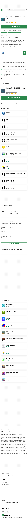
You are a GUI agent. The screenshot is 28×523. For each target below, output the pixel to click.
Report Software (15, 243)
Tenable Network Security (7, 431)
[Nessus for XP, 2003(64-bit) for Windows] (3, 19)
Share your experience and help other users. (11, 32)
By (11, 20)
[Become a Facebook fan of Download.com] (3, 512)
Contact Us (4, 486)
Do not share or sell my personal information (11, 502)
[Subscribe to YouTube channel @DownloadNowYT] (8, 512)
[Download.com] (4, 10)
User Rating (8, 22)
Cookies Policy (4, 500)
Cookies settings (5, 504)
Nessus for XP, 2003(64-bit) (15, 18)
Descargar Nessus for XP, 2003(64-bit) (9, 252)
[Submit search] (9, 10)
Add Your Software (5, 484)
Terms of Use (4, 498)
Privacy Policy (4, 495)
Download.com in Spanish (7, 489)
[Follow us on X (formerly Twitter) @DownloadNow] (5, 512)
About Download (5, 482)
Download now (15, 26)
